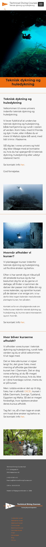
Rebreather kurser (17, 520)
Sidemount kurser (17, 523)
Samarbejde (15, 535)
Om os (13, 540)
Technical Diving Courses (23, 3)
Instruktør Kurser (16, 530)
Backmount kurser (17, 528)
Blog (12, 537)
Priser (13, 533)
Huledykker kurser (17, 518)
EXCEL (28, 391)
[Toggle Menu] (41, 4)
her (22, 164)
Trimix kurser (15, 525)
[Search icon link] (5, 9)
